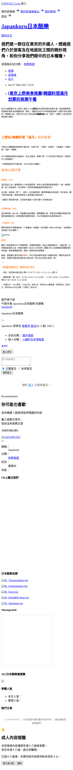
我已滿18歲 (8, 763)
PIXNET (16, 719)
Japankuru (6, 306)
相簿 (11, 71)
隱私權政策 (60, 719)
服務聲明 (36, 723)
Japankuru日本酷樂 (25, 26)
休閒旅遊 (29, 64)
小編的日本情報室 (33, 339)
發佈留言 (7, 372)
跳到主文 (6, 35)
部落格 (12, 75)
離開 (19, 763)
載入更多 (7, 352)
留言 (33, 326)
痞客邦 (26, 326)
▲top (4, 345)
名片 (11, 79)
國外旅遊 (27, 335)
